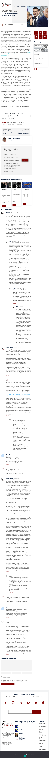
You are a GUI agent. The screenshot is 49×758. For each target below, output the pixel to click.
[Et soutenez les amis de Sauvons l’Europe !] (16, 739)
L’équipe (20, 729)
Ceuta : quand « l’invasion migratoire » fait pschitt (40, 56)
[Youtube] (36, 37)
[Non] (47, 754)
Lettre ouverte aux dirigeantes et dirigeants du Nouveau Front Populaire (23, 132)
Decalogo (21, 733)
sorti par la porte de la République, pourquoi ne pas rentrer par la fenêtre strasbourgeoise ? (16, 54)
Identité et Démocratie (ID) (8, 124)
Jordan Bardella (18, 124)
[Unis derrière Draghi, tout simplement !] (16, 185)
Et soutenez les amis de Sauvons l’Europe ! (22, 738)
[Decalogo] (16, 735)
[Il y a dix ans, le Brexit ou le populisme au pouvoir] (6, 185)
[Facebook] (36, 33)
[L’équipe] (16, 730)
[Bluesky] (41, 37)
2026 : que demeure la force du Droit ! (26, 191)
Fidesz (8, 122)
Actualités (5, 10)
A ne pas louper (26, 189)
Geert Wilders (13, 122)
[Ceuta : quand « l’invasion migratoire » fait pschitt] (41, 48)
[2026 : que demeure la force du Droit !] (27, 185)
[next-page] (36, 69)
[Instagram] (40, 33)
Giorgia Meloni (20, 122)
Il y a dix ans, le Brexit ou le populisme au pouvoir (5, 192)
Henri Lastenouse (8, 24)
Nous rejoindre (22, 725)
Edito (11, 10)
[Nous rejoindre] (16, 726)
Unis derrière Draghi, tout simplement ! (15, 191)
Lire (24, 203)
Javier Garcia (37, 65)
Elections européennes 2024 (10, 11)
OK (24, 756)
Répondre (7, 237)
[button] (46, 8)
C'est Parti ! (36, 712)
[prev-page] (34, 69)
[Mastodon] (45, 37)
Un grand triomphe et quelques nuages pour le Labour (8, 132)
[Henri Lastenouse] (3, 25)
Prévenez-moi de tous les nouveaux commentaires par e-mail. (14, 680)
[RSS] (45, 33)
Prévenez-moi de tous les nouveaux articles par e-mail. (13, 681)
